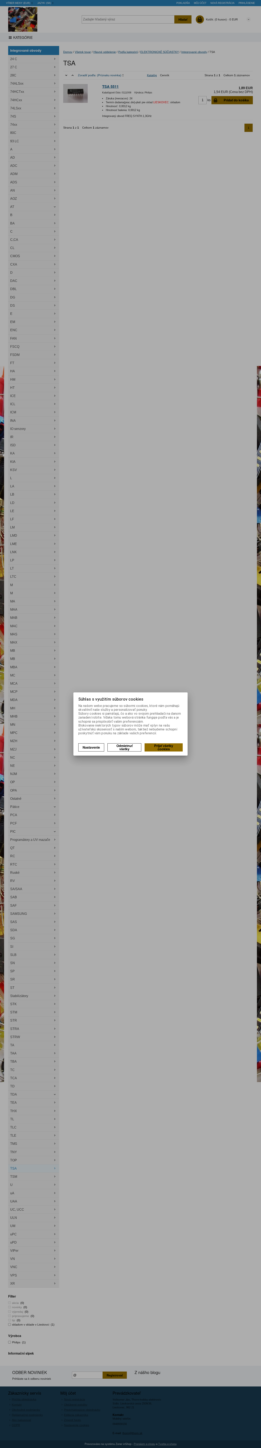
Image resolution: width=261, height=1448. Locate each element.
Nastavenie (91, 747)
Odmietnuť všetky (124, 747)
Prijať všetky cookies (163, 747)
